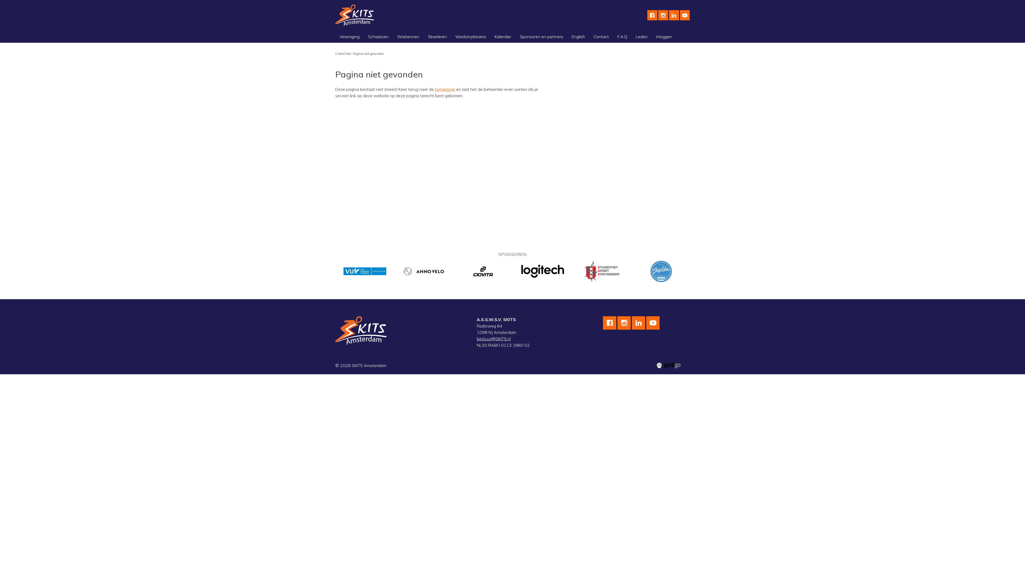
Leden (642, 36)
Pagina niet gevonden (368, 54)
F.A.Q (622, 36)
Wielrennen (408, 36)
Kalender (503, 36)
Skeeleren (437, 36)
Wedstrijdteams (470, 36)
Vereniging (350, 36)
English (578, 36)
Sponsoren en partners (541, 36)
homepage (445, 89)
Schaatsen (378, 36)
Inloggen (664, 36)
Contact (601, 36)
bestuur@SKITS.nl (494, 338)
